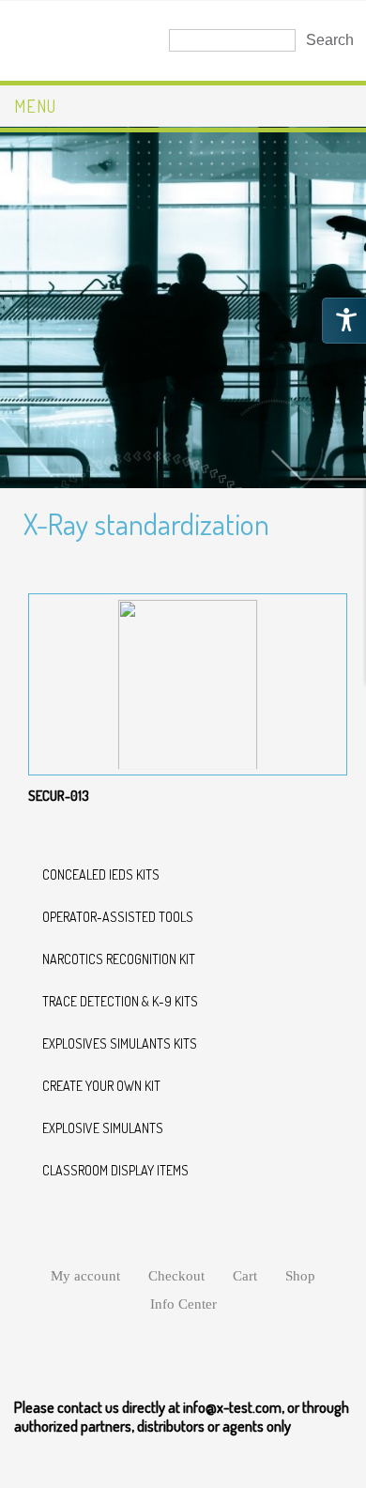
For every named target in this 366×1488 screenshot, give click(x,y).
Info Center (183, 1304)
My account (85, 1275)
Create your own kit (101, 1086)
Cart (245, 1275)
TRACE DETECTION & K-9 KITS (120, 1001)
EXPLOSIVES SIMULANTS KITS (119, 1043)
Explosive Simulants (102, 1128)
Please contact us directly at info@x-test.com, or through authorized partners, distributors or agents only (181, 1416)
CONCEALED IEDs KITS (101, 874)
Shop (300, 1275)
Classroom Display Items (115, 1170)
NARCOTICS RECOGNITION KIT (118, 959)
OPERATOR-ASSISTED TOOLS (117, 917)
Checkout (176, 1275)
